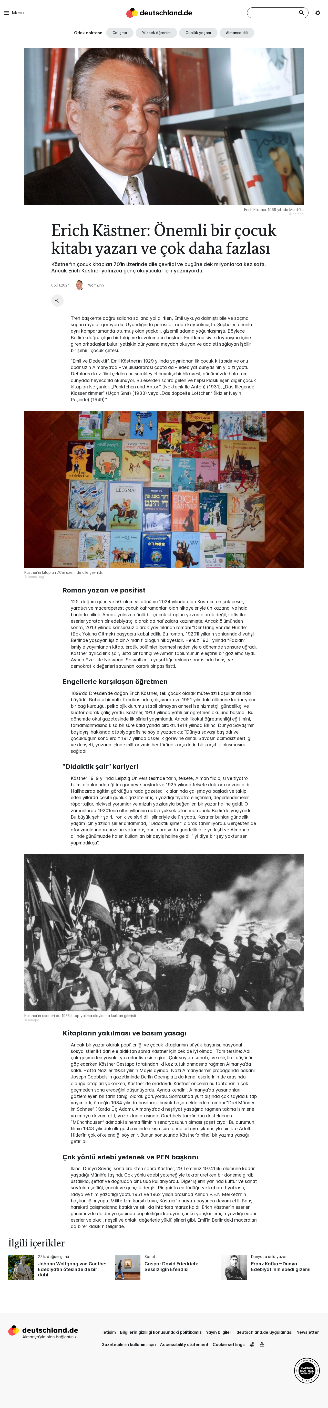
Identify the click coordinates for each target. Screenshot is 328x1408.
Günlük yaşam (198, 32)
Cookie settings (229, 1344)
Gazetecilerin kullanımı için (128, 1344)
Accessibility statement (184, 1344)
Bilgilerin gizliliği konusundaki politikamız (161, 1332)
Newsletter (307, 1332)
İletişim (108, 1332)
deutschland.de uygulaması (264, 1332)
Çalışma (119, 32)
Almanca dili (237, 32)
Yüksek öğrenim (156, 32)
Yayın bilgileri (219, 1332)
